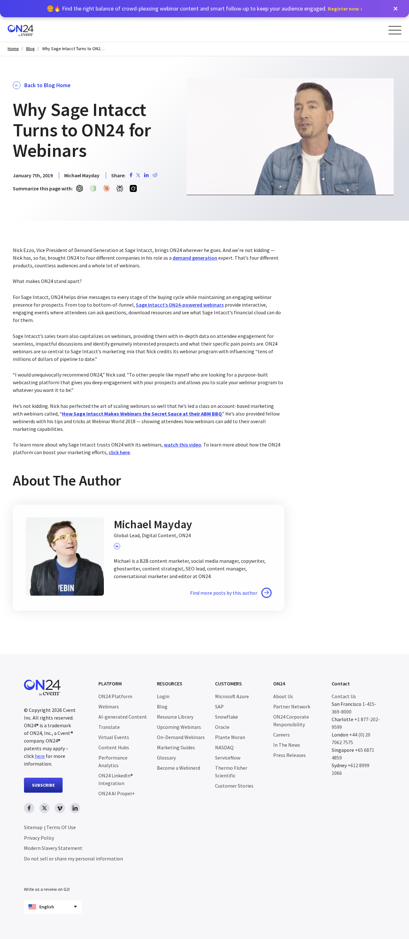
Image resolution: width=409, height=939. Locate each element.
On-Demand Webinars (181, 737)
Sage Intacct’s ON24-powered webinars (180, 305)
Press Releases (289, 755)
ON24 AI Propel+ (116, 793)
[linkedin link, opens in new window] (75, 808)
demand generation (195, 258)
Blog (30, 48)
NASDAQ (224, 747)
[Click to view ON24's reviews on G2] (46, 876)
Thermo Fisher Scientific (231, 772)
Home (13, 48)
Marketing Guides (176, 747)
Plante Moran (230, 737)
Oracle (222, 727)
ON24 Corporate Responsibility (291, 721)
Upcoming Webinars (179, 727)
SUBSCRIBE (43, 785)
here (40, 756)
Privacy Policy (39, 838)
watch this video (182, 444)
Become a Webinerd (178, 768)
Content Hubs (113, 747)
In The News (286, 745)
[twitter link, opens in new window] (44, 808)
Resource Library (175, 717)
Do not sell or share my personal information (73, 858)
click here (119, 452)
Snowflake (226, 717)
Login (163, 696)
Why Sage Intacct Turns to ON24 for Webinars (74, 48)
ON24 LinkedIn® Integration (115, 779)
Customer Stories (234, 785)
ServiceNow (227, 757)
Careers (281, 734)
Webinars (108, 706)
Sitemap (33, 827)
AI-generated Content (122, 717)
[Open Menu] (395, 30)
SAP (219, 706)
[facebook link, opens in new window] (29, 808)
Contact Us (344, 696)
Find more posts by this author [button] (223, 593)
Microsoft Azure (232, 696)
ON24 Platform (115, 696)
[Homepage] (33, 29)
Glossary (166, 757)
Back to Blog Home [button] (47, 85)
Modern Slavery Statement (53, 848)
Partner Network (291, 706)
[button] (395, 8)
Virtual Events (113, 737)
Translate (109, 727)
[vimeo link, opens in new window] (60, 808)
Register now (343, 8)
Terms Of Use (61, 827)
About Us (283, 696)
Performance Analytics (112, 761)
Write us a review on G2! (47, 889)
